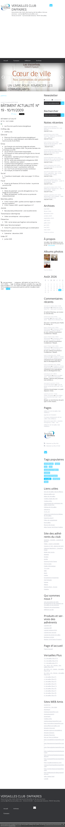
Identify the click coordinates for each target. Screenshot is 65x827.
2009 (46, 482)
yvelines (47, 473)
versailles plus (49, 464)
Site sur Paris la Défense (51, 737)
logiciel (57, 464)
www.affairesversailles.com (52, 726)
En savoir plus (12, 825)
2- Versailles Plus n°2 (50, 679)
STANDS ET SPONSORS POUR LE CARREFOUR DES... (54, 357)
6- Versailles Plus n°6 (50, 688)
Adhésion (28, 60)
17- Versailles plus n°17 (51, 663)
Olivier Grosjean (48, 395)
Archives (38, 60)
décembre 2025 (48, 213)
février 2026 (47, 211)
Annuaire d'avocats (49, 728)
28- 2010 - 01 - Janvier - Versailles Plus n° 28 (54, 670)
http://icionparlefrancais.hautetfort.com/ (54, 759)
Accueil (6, 60)
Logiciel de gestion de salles (52, 635)
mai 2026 (46, 209)
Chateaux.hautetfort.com (51, 712)
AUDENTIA (47, 705)
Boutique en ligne (49, 637)
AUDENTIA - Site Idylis (50, 707)
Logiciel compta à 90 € (50, 630)
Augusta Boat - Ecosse (50, 587)
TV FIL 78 (47, 512)
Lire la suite (51, 245)
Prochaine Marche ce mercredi (53, 167)
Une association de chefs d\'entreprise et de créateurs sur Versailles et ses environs (53, 603)
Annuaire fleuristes (49, 735)
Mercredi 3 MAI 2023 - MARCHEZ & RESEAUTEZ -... (53, 319)
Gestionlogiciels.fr (49, 714)
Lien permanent (7, 282)
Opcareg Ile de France (50, 561)
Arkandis (46, 554)
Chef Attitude (48, 580)
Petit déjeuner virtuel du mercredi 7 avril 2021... (53, 386)
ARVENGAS (47, 329)
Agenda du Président (50, 415)
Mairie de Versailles (49, 496)
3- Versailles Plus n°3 (50, 681)
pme (50, 467)
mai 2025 (46, 227)
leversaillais (47, 522)
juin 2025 (46, 225)
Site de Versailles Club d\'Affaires (53, 492)
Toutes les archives (49, 232)
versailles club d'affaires (51, 470)
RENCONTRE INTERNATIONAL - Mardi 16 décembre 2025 (53, 152)
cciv (46, 467)
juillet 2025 (47, 223)
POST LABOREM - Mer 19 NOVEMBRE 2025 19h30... (53, 173)
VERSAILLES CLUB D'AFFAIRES (24, 7)
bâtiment (23, 284)
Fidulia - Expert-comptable (51, 544)
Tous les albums (48, 270)
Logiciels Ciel (47, 625)
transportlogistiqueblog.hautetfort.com (54, 765)
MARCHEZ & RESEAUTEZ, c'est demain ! (53, 128)
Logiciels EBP (48, 628)
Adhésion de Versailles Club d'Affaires (52, 425)
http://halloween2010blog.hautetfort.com (54, 773)
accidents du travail (10, 287)
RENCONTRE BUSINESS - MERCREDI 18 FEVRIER (53, 144)
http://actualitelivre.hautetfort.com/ (54, 740)
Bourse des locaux (49, 525)
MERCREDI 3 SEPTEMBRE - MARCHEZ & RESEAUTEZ (54, 197)
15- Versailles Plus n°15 (51, 658)
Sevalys (46, 557)
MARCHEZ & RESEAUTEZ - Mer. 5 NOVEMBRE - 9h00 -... (54, 189)
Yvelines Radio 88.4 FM (50, 498)
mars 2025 (47, 229)
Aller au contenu (5, 1)
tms (33, 284)
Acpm (45, 573)
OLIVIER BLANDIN (49, 384)
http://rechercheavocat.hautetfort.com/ (54, 769)
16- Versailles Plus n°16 (51, 661)
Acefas (46, 559)
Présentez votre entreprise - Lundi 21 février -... (53, 329)
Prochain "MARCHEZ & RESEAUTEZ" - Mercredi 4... (53, 136)
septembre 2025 (49, 218)
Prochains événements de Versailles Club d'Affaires (53, 417)
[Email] (50, 5)
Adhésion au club (49, 609)
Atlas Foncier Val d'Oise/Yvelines (53, 527)
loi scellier (23, 285)
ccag (36, 284)
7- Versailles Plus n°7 (50, 691)
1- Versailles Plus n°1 (50, 677)
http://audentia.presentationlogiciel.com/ (54, 751)
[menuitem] (6, 60)
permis (27, 287)
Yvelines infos (48, 501)
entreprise (56, 479)
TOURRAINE (47, 375)
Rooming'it (47, 709)
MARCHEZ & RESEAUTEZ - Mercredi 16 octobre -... (53, 309)
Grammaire (47, 716)
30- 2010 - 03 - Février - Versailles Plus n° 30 (54, 673)
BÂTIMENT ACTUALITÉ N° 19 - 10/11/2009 (20, 107)
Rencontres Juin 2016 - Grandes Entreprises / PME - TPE (53, 421)
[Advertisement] (60, 29)
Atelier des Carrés (49, 552)
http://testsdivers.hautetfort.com (53, 723)
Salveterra (47, 509)
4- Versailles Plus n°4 (50, 684)
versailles (48, 479)
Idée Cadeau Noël (49, 776)
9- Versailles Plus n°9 (50, 695)
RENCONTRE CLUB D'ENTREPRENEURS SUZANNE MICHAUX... (54, 159)
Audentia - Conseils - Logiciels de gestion (53, 540)
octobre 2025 (48, 216)
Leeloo (46, 575)
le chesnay (17, 284)
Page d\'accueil (48, 649)
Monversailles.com (49, 494)
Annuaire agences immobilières (53, 730)
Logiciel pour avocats (50, 632)
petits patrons (20, 287)
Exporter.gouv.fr (48, 518)
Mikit (45, 571)
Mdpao (46, 584)
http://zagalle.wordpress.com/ (53, 762)
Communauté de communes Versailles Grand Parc (53, 504)
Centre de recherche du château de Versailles (53, 514)
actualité (29, 284)
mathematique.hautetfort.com (52, 721)
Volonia (46, 582)
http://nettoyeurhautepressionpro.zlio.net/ (54, 755)
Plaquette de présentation (51, 607)
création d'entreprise (51, 476)
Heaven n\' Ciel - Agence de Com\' (54, 546)
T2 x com (46, 568)
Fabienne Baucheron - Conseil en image (53, 549)
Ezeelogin (47, 318)
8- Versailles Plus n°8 (50, 693)
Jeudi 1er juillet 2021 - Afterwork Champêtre (53, 376)
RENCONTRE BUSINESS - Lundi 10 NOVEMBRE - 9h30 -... (54, 181)
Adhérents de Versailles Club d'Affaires (52, 411)
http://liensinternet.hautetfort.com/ (54, 744)
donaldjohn (47, 307)
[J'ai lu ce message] (63, 824)
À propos (16, 60)
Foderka (46, 589)
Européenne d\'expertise (51, 577)
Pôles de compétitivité (50, 520)
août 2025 (47, 220)
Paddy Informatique (50, 566)
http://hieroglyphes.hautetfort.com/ (54, 748)
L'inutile (46, 779)
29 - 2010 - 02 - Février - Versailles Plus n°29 (52, 666)
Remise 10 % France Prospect (53, 639)
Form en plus (47, 564)
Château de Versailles (50, 507)
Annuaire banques (49, 732)
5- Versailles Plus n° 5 (50, 686)
